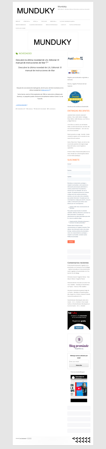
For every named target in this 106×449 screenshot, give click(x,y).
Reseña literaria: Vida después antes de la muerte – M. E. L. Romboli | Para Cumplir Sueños (78, 302)
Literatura (26, 21)
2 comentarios (52, 109)
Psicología (44, 21)
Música (35, 21)
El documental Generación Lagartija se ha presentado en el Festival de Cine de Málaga (79, 271)
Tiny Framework (22, 438)
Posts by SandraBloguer (78, 372)
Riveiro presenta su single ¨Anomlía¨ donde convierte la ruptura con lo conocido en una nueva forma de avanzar (78, 136)
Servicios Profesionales (51, 24)
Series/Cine (52, 21)
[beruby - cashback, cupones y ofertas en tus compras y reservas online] (79, 320)
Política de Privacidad (74, 24)
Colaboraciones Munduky (35, 24)
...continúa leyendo (21, 105)
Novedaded (43, 109)
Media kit (18, 21)
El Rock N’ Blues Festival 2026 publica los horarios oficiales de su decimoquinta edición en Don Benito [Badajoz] (79, 153)
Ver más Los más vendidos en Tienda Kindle (78, 106)
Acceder (29, 438)
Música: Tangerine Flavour (78, 279)
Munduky (62, 6)
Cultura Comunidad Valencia (67, 21)
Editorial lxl (37, 109)
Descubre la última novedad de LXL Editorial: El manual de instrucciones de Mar (37, 61)
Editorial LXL (46, 90)
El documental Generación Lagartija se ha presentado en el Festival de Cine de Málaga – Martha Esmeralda (79, 267)
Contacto (63, 24)
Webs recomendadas (21, 24)
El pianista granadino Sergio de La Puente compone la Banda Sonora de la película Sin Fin (79, 294)
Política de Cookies (20, 28)
